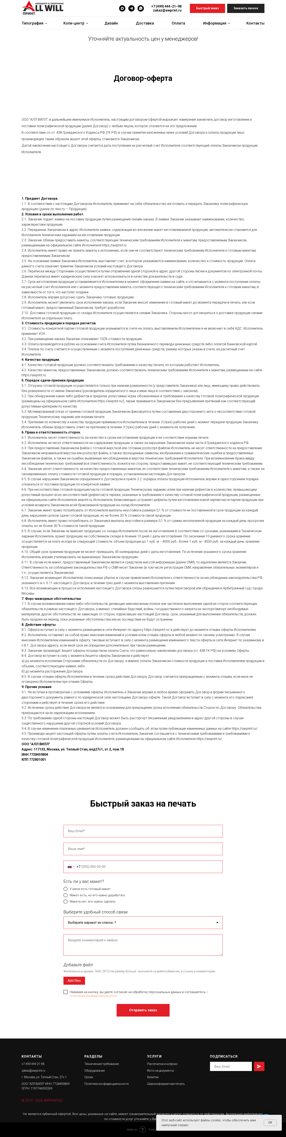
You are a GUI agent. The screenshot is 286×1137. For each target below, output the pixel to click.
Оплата (178, 23)
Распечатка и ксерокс (162, 1064)
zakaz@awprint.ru (167, 10)
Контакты (255, 23)
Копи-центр (74, 23)
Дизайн (111, 23)
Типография (33, 23)
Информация (215, 23)
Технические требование (101, 1064)
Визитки (152, 1077)
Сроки (88, 1077)
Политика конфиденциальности (106, 1083)
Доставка (145, 23)
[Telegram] (131, 8)
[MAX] (122, 8)
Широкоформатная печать (166, 1083)
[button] (207, 8)
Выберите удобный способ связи (95, 912)
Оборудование (94, 1070)
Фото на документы (160, 1070)
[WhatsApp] (141, 8)
